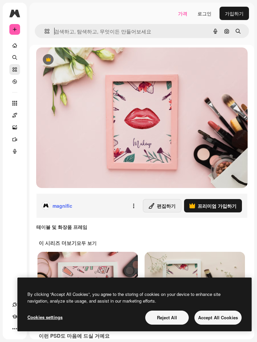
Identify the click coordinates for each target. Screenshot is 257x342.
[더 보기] (14, 328)
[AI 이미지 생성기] (14, 127)
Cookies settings (45, 317)
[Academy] (14, 316)
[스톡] (14, 69)
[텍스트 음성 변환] (14, 151)
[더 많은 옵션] (133, 205)
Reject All (167, 317)
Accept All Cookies (218, 317)
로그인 (204, 13)
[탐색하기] (14, 81)
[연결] (14, 304)
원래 (75, 59)
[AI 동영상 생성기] (14, 139)
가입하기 (234, 13)
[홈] (14, 45)
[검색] (14, 57)
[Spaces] (14, 115)
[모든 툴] (14, 103)
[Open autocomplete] (44, 31)
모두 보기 (87, 242)
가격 (182, 13)
